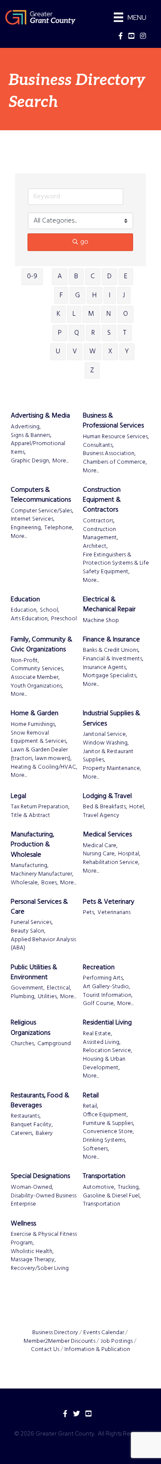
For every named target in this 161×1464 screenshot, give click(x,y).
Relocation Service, (107, 1050)
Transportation (104, 1176)
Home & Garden (34, 714)
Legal (18, 796)
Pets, (89, 912)
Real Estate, (97, 1034)
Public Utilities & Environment (34, 973)
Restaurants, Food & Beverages (40, 1101)
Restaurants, (26, 1116)
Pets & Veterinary (108, 902)
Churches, (23, 1044)
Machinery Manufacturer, (42, 874)
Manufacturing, (30, 865)
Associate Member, (35, 677)
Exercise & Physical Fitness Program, (44, 1238)
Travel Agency (101, 815)
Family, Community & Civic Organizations (41, 645)
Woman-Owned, (32, 1187)
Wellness (23, 1224)
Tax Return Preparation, (40, 807)
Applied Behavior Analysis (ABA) (43, 944)
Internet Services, (33, 519)
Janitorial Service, (105, 734)
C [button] (93, 276)
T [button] (124, 333)
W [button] (92, 351)
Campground (54, 1044)
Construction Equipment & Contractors (102, 500)
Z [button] (92, 370)
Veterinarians (114, 912)
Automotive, (99, 1187)
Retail (91, 1096)
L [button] (74, 314)
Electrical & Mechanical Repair (109, 605)
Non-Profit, (25, 661)
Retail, (90, 1106)
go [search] (84, 242)
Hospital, (129, 854)
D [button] (109, 276)
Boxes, (49, 883)
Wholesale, (25, 883)
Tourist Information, (108, 995)
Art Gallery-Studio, (106, 987)
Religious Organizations (30, 1028)
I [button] (109, 295)
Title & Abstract (30, 815)
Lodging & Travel (107, 796)
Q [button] (76, 333)
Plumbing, (23, 997)
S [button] (109, 333)
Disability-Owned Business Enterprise (43, 1200)
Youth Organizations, (37, 686)
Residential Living (107, 1023)
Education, (24, 610)
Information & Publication (97, 1349)
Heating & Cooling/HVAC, (44, 767)
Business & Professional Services (113, 421)
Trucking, (129, 1187)
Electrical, (59, 988)
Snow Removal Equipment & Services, (39, 737)
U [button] (58, 351)
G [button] (77, 295)
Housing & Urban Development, (104, 1063)
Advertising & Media (40, 416)
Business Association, (109, 453)
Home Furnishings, (33, 724)
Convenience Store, (108, 1132)
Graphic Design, (30, 461)
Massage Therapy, (33, 1260)
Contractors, (99, 521)
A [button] (60, 276)
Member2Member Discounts (59, 1341)
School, (49, 610)
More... (60, 461)
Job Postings (116, 1341)
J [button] (124, 295)
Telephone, (58, 528)
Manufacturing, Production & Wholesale (32, 845)
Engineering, (26, 528)
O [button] (125, 314)
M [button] (91, 314)
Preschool (64, 619)
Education (25, 600)
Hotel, (137, 807)
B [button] (76, 276)
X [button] (110, 351)
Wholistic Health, (32, 1251)
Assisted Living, (102, 1042)
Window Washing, (106, 743)
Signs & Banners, (31, 435)
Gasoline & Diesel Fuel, (112, 1196)
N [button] (108, 314)
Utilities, (48, 997)
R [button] (93, 333)
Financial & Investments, (113, 659)
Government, (28, 988)
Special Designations (40, 1176)
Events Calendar (103, 1332)
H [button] (94, 295)
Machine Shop (101, 620)
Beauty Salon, (28, 931)
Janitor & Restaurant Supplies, (108, 756)
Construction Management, (100, 533)
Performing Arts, (103, 978)
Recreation (99, 968)
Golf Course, (99, 1003)
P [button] (60, 333)
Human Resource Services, (116, 437)
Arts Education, (30, 619)
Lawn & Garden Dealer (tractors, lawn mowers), (41, 754)
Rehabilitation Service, (111, 862)
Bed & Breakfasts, (105, 807)
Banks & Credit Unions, (111, 650)
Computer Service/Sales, (42, 511)
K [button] (58, 314)
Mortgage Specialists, (110, 676)
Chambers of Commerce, (115, 462)
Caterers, (22, 1133)
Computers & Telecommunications (41, 495)
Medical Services (107, 835)
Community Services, (37, 669)
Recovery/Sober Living (40, 1268)
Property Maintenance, (112, 768)
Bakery (44, 1133)
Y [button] (127, 351)
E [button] (126, 276)
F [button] (61, 295)
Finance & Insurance (111, 640)
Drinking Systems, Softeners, (104, 1144)
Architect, (95, 546)
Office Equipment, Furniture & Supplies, (108, 1119)
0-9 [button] (32, 276)
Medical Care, (100, 846)
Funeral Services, (32, 922)
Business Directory (55, 1332)
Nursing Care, (99, 854)
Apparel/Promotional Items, (38, 448)
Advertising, (26, 427)
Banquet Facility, (32, 1125)
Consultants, (98, 445)
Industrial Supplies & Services (111, 719)
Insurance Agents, (105, 667)
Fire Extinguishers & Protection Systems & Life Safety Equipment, (116, 563)
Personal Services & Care (39, 907)
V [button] (75, 351)
